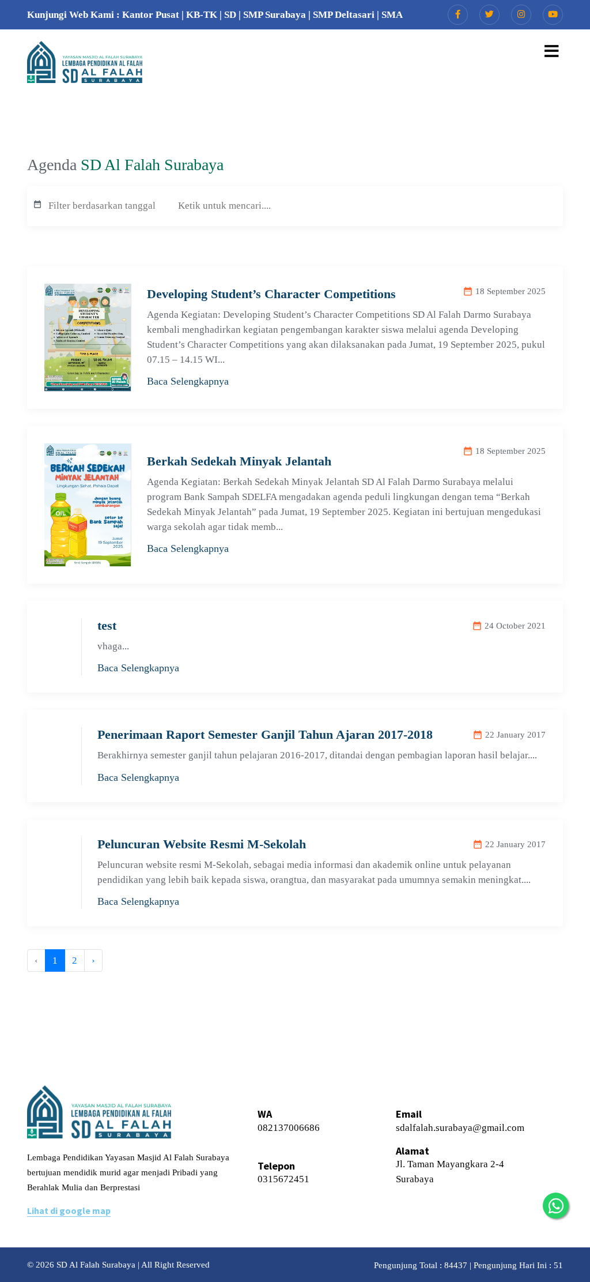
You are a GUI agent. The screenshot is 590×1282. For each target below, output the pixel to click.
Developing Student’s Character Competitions (271, 294)
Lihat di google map (69, 1210)
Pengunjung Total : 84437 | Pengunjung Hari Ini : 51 (468, 1265)
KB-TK (201, 14)
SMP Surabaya (274, 14)
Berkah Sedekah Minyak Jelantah (239, 461)
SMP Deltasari (344, 14)
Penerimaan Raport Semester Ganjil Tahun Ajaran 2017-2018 (265, 734)
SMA (392, 14)
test (106, 625)
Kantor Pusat (150, 14)
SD (230, 14)
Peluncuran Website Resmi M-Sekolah (201, 844)
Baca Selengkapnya (188, 381)
